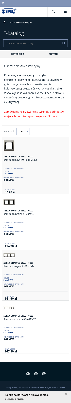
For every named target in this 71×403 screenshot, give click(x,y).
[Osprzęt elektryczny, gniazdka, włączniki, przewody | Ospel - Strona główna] (9, 11)
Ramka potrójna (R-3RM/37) (18, 266)
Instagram (43, 373)
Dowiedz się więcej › (14, 399)
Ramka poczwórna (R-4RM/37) (19, 319)
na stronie (9, 131)
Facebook (28, 373)
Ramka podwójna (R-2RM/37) (19, 213)
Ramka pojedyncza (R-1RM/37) (20, 159)
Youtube (36, 373)
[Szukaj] (64, 43)
